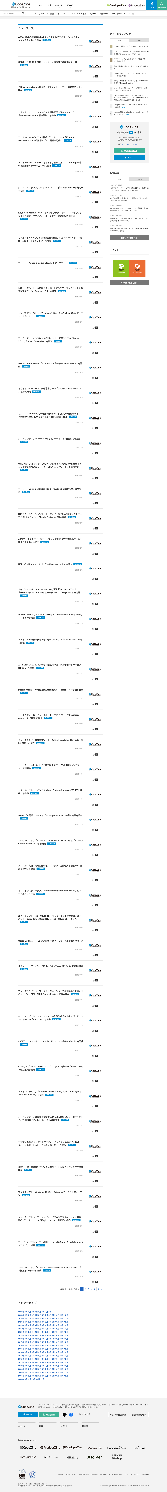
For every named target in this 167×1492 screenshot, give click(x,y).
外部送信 (145, 1474)
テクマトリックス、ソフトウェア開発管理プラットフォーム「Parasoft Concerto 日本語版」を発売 (46, 114)
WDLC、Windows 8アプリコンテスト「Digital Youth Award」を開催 (50, 365)
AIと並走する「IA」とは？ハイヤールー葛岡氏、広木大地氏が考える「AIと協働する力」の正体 (129, 209)
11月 (62, 1315)
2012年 (21, 1359)
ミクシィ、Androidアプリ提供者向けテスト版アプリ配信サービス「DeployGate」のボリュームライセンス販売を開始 (49, 415)
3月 (33, 1311)
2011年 (21, 1362)
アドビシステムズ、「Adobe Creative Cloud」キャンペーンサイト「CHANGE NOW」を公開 (50, 1093)
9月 (53, 1315)
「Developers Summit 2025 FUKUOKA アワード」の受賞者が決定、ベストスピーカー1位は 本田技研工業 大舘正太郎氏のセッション (131, 97)
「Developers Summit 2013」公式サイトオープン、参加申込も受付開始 (50, 89)
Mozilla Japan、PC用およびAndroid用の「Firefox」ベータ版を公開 (50, 691)
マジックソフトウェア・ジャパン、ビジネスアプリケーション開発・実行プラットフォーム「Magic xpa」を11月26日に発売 (50, 1219)
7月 (46, 1311)
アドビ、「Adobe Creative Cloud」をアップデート (47, 262)
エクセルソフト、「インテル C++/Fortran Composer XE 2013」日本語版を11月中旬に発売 (49, 1269)
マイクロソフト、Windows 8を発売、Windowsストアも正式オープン (50, 1193)
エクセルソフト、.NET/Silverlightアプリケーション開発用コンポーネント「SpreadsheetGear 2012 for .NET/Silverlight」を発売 (50, 918)
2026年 (21, 1311)
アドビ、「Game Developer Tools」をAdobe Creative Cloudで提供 (49, 490)
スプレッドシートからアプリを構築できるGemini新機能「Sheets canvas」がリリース (131, 52)
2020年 (21, 1332)
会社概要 (103, 1474)
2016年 (21, 1345)
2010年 (21, 1365)
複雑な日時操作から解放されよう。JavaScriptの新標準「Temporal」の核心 (131, 81)
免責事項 (94, 1474)
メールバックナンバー (131, 144)
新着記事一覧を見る (129, 237)
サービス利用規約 (115, 1474)
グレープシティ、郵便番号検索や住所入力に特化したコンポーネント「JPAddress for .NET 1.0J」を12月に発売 (50, 1118)
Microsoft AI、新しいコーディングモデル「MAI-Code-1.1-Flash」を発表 (130, 89)
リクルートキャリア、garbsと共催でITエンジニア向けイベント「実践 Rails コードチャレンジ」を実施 (50, 239)
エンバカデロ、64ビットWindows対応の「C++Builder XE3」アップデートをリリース (50, 315)
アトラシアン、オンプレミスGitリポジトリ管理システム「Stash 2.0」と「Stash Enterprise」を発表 (48, 340)
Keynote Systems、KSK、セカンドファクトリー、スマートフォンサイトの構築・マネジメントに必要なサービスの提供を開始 (50, 215)
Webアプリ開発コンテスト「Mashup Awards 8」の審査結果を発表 (50, 816)
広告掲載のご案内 (139, 1414)
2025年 (21, 1315)
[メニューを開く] (5, 5)
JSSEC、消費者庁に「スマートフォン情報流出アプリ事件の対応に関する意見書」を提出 (50, 541)
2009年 (21, 1369)
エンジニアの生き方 (77, 13)
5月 (39, 1311)
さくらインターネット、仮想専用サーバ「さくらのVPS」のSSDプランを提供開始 (50, 390)
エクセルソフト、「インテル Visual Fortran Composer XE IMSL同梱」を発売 (50, 792)
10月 (57, 1315)
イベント (59, 5)
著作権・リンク (71, 1474)
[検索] (23, 13)
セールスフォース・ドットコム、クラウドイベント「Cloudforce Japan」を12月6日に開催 (48, 716)
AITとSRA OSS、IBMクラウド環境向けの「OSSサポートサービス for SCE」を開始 (49, 666)
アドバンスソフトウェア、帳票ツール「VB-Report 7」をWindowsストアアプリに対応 (50, 1244)
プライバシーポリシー (132, 1474)
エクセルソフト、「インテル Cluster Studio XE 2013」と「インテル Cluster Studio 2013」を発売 (50, 842)
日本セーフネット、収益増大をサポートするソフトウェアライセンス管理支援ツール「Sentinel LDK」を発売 (50, 289)
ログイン (130, 157)
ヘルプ (60, 1474)
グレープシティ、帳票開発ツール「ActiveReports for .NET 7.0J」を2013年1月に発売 (50, 741)
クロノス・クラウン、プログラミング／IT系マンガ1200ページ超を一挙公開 (50, 189)
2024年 (21, 1318)
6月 (43, 1311)
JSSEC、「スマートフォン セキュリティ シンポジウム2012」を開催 (50, 1042)
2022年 (21, 1325)
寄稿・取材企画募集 (118, 1414)
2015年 (21, 1348)
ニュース (40, 5)
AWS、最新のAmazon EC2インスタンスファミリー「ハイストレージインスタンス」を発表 (50, 38)
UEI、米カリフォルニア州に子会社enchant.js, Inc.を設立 (49, 564)
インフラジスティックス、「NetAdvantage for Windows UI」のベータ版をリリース (49, 892)
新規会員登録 (130, 151)
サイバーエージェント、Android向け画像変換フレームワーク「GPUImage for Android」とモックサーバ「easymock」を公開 (49, 592)
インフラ (61, 13)
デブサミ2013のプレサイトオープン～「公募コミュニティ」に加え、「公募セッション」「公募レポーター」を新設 (48, 1143)
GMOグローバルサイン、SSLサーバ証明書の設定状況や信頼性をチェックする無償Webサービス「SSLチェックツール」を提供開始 (50, 466)
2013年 (21, 1355)
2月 (29, 1311)
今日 (119, 40)
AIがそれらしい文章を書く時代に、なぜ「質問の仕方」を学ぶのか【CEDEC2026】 (129, 219)
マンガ (131, 13)
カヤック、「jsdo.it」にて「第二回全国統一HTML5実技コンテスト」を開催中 (48, 767)
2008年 (21, 1372)
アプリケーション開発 (44, 13)
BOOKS (70, 5)
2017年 (21, 1342)
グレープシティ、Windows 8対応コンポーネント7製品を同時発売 (49, 440)
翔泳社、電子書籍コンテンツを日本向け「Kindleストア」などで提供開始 (50, 1168)
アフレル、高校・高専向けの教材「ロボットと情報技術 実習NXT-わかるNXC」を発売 (50, 867)
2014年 (21, 1352)
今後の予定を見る (130, 282)
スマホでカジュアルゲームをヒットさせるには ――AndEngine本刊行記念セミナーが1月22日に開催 (50, 164)
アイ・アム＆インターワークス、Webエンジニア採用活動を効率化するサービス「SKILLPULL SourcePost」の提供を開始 (50, 993)
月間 (139, 40)
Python (93, 13)
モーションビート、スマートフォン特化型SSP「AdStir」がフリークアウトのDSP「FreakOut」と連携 (50, 1018)
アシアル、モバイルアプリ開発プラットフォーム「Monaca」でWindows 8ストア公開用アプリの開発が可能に (48, 139)
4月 (36, 1311)
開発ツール (104, 13)
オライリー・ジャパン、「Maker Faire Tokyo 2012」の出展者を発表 (50, 967)
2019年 (21, 1335)
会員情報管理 (84, 1474)
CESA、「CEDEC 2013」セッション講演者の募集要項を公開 (47, 63)
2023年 (21, 1321)
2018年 (21, 1338)
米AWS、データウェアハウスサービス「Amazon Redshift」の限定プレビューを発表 (50, 616)
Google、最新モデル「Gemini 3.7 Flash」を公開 (131, 46)
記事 (49, 5)
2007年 (21, 1375)
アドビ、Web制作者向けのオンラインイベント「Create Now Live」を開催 (50, 641)
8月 (50, 1311)
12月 (66, 1315)
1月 (26, 1311)
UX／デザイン (118, 13)
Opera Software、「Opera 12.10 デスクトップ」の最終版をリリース (50, 942)
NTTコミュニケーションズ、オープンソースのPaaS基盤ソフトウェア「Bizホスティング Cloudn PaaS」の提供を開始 (50, 515)
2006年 (21, 1379)
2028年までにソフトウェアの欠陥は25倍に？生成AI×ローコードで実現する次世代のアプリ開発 (129, 189)
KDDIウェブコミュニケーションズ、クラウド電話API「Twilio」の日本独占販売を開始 (50, 1068)
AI (30, 13)
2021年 (21, 1328)
